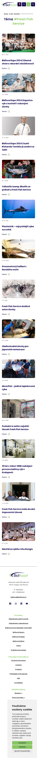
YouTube (27, 604)
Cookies (18, 665)
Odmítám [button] (22, 747)
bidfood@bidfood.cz (18, 597)
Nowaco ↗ (18, 693)
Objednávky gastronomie (18, 619)
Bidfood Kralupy (18, 637)
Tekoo (18, 646)
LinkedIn (21, 604)
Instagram (16, 604)
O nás (11, 14)
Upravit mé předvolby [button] (22, 751)
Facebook (10, 604)
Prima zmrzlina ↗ (18, 698)
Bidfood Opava (18, 632)
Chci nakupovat (28, 4)
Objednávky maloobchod (18, 623)
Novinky (17, 14)
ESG (18, 678)
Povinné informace (18, 660)
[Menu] (33, 4)
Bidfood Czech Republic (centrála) (18, 628)
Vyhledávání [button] (24, 4)
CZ (19, 4)
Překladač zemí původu (18, 674)
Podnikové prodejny (18, 650)
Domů (6, 14)
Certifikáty (18, 683)
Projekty (18, 669)
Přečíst (4, 68)
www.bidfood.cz (18, 574)
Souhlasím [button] (22, 743)
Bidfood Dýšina (18, 641)
